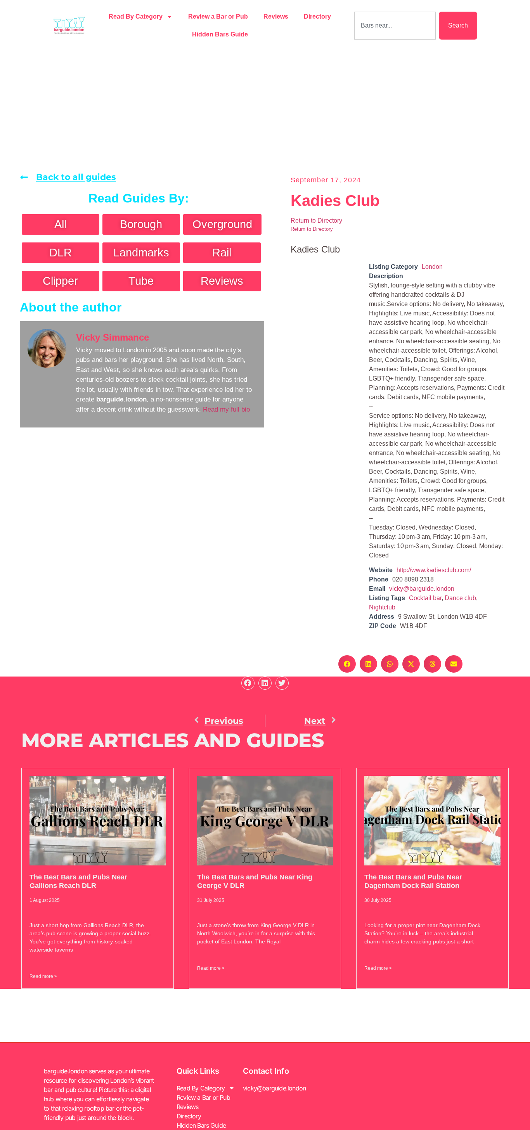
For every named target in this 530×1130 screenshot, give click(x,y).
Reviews (275, 16)
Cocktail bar (425, 598)
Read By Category (136, 16)
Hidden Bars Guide (220, 34)
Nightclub (382, 607)
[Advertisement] (265, 109)
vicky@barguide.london (421, 588)
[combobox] (395, 26)
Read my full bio (226, 409)
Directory (317, 16)
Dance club (460, 598)
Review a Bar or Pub (218, 16)
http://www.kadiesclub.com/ (434, 570)
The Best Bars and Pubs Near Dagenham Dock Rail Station (413, 881)
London (432, 266)
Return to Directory (316, 220)
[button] (347, 664)
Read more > (43, 976)
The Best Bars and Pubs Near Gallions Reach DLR (78, 881)
